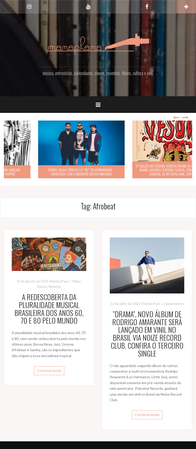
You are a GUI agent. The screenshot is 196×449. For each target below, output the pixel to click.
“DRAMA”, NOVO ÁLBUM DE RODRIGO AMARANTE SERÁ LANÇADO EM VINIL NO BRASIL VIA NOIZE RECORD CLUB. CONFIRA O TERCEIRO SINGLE (147, 334)
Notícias (55, 287)
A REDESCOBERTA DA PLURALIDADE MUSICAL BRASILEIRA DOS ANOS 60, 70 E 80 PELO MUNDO (49, 309)
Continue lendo (49, 370)
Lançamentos (174, 304)
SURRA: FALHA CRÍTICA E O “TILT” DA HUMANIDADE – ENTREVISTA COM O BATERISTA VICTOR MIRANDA (51, 171)
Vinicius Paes (59, 281)
